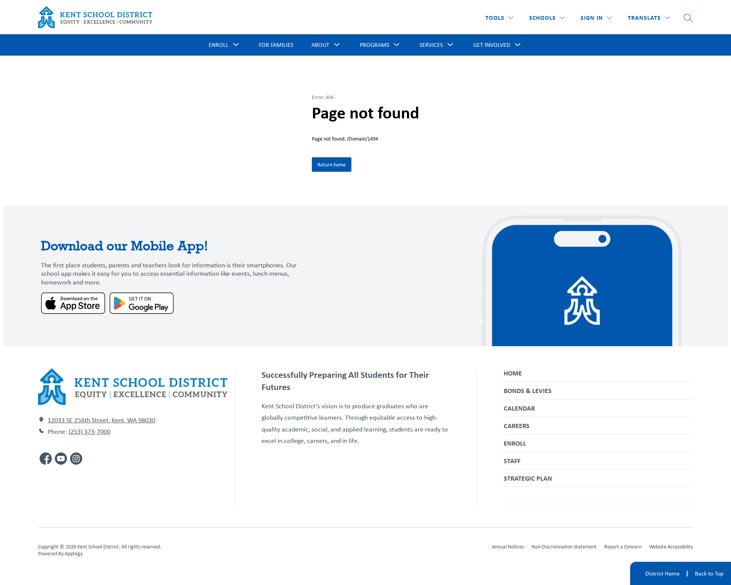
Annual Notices (508, 546)
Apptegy (74, 553)
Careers (517, 425)
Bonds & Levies (528, 390)
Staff (512, 460)
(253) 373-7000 (89, 431)
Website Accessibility (671, 546)
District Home (662, 573)
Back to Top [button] (709, 574)
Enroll (515, 443)
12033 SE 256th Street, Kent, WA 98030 (101, 420)
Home (513, 373)
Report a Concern (623, 546)
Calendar (519, 408)
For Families (276, 45)
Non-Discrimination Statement (564, 546)
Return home (332, 164)
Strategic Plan (528, 478)
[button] (596, 17)
